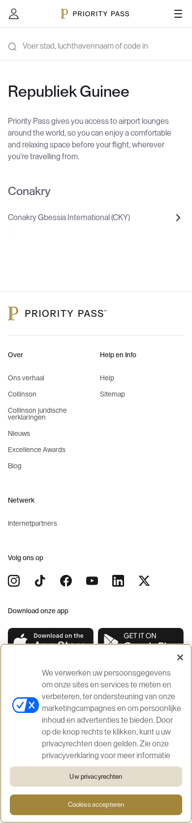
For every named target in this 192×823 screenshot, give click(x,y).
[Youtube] (92, 581)
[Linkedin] (118, 581)
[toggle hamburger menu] (178, 14)
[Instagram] (14, 581)
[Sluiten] (180, 657)
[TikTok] (40, 581)
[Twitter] (144, 581)
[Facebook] (66, 581)
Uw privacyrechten (95, 776)
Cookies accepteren (96, 804)
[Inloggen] (14, 14)
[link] (51, 642)
